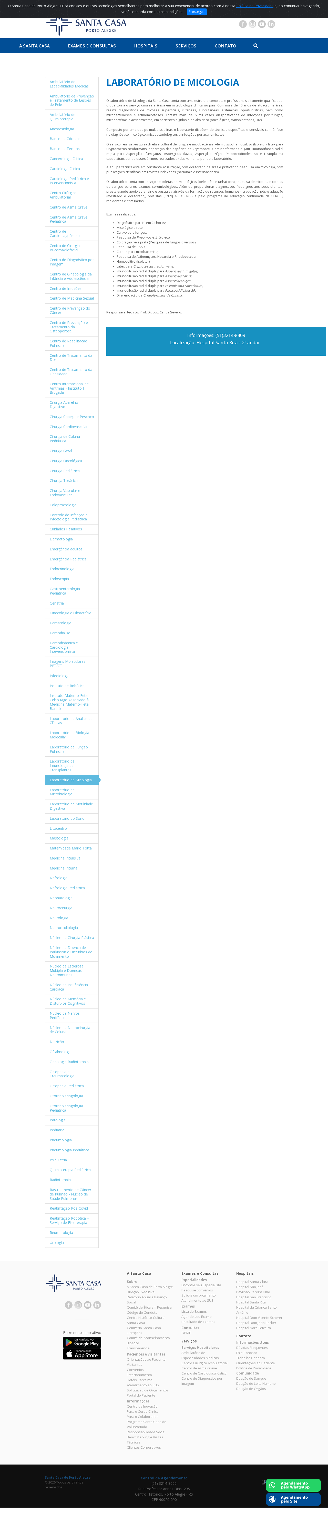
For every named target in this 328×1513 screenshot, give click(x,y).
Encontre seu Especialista (201, 1285)
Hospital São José (249, 1286)
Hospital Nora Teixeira (253, 1328)
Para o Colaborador (142, 1416)
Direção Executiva (141, 1292)
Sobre (132, 1281)
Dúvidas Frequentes (252, 1347)
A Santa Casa (34, 46)
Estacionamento (139, 1374)
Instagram (252, 24)
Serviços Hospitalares (200, 1347)
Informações (138, 1401)
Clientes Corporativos (144, 1447)
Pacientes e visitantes (146, 1354)
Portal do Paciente (141, 1395)
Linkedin (271, 24)
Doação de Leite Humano (256, 1383)
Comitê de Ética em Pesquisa (149, 1307)
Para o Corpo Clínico (143, 1411)
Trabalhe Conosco (250, 1358)
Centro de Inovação (142, 1406)
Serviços (186, 46)
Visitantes (134, 1364)
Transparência (138, 1348)
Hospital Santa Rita (251, 1302)
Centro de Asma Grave (199, 1368)
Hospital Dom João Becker (256, 1322)
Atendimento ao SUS (143, 1385)
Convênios (135, 1369)
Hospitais (145, 46)
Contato (225, 46)
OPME (186, 1332)
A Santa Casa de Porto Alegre (150, 1286)
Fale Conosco (246, 1352)
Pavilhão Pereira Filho (253, 1292)
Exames (188, 1306)
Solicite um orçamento (198, 1295)
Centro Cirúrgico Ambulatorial (204, 1363)
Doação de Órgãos (251, 1388)
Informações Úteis (252, 1342)
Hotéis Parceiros (139, 1380)
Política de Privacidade (254, 5)
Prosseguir (197, 11)
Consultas (190, 1328)
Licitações (134, 1332)
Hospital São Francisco (253, 1297)
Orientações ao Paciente (146, 1359)
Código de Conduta (142, 1312)
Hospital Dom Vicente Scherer (259, 1317)
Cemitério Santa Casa (144, 1328)
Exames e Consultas (92, 46)
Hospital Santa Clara (252, 1281)
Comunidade (247, 1373)
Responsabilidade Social (146, 1432)
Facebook (243, 24)
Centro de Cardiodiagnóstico (204, 1373)
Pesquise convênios (197, 1290)
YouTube (262, 24)
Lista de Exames (194, 1311)
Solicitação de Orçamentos (148, 1390)
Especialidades (194, 1280)
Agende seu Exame (196, 1316)
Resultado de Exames (198, 1321)
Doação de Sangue (251, 1378)
